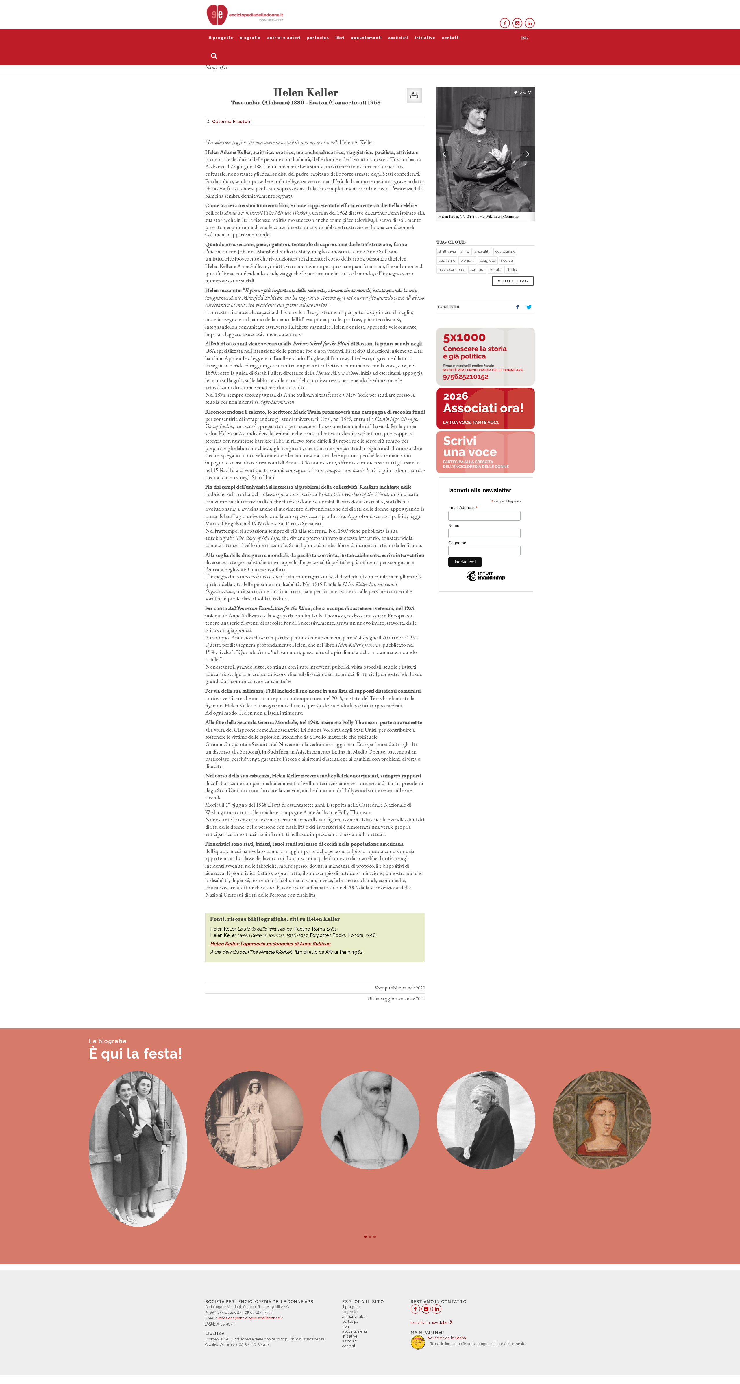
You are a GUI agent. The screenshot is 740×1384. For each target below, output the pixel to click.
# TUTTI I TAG (512, 281)
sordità (495, 269)
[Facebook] (505, 23)
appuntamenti (366, 38)
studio (511, 269)
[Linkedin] (530, 23)
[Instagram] (517, 23)
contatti (451, 38)
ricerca (507, 260)
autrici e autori (284, 38)
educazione (505, 251)
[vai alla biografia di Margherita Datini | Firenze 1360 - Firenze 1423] (602, 1120)
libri (340, 38)
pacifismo (447, 260)
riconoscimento (452, 269)
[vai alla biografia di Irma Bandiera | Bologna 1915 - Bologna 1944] (138, 1149)
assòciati (398, 38)
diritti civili (447, 251)
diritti (465, 251)
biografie (250, 38)
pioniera (467, 260)
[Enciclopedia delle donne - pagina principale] (245, 14)
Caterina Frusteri (231, 121)
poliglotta (488, 260)
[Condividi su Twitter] (529, 307)
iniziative (425, 38)
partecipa (318, 38)
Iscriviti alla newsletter (430, 1322)
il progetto (221, 38)
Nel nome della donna (447, 1338)
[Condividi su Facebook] (517, 307)
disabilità (482, 251)
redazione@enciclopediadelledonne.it (250, 1318)
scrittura (477, 269)
